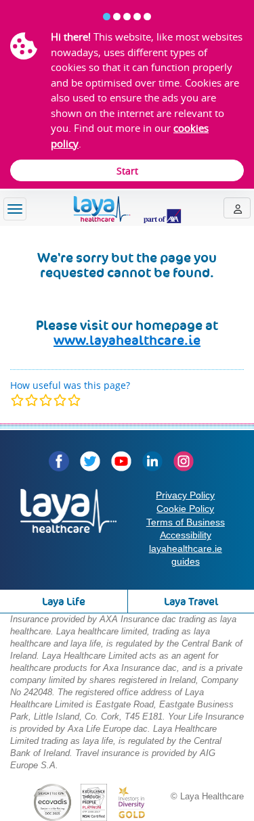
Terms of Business (185, 522)
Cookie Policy (185, 508)
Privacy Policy (185, 495)
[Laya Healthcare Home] (127, 209)
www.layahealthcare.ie (127, 340)
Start (127, 170)
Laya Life (63, 601)
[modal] (45, 400)
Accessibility (185, 535)
